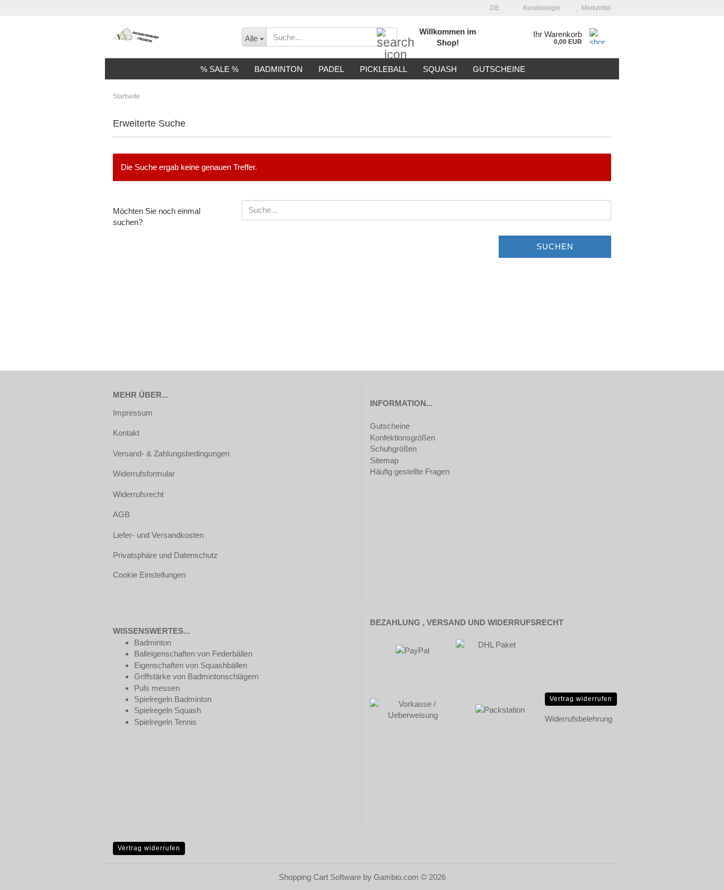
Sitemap (384, 460)
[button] (491, 8)
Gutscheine (499, 69)
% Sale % (219, 69)
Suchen (554, 246)
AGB (121, 514)
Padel (331, 69)
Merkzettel (594, 8)
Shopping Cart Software (320, 877)
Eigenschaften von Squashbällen (190, 665)
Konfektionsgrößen (402, 437)
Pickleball (383, 69)
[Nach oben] (695, 874)
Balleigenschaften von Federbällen (193, 653)
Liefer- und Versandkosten (158, 535)
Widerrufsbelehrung (578, 718)
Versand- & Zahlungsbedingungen (171, 453)
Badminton (278, 69)
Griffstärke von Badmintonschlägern (196, 676)
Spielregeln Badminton (172, 699)
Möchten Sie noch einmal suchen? (156, 216)
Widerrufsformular (144, 473)
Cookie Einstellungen (149, 574)
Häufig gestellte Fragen (409, 471)
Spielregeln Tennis (165, 721)
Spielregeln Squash (167, 710)
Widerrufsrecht (138, 494)
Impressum (133, 412)
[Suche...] (387, 37)
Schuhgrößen (393, 448)
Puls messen (157, 688)
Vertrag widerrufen (581, 699)
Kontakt (126, 432)
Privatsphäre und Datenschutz (165, 555)
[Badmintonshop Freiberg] (169, 37)
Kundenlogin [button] (540, 8)
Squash (440, 69)
